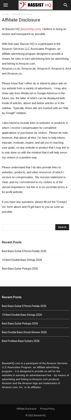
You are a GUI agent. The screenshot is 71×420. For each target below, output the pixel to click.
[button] (65, 5)
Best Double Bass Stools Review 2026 (24, 332)
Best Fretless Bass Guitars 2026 (21, 340)
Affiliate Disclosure (26, 408)
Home (5, 14)
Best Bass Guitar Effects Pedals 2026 (24, 251)
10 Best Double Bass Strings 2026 (22, 259)
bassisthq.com (30, 29)
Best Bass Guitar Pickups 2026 (20, 268)
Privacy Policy (47, 408)
